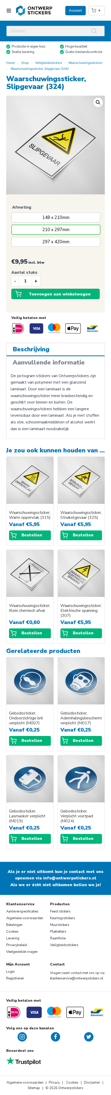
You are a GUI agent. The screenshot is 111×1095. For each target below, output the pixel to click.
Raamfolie (58, 938)
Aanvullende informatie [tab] (49, 362)
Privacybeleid (16, 945)
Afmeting (21, 207)
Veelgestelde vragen (22, 951)
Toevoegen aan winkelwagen (60, 294)
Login (10, 971)
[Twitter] (88, 1036)
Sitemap (34, 1088)
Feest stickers (60, 911)
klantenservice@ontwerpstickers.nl (76, 978)
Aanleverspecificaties (22, 911)
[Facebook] (55, 1036)
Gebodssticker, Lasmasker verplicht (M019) (27, 816)
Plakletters (58, 931)
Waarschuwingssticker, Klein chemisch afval (29, 608)
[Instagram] (22, 1036)
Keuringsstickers (62, 918)
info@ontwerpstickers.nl (69, 878)
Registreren (15, 978)
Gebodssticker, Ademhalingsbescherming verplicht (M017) (81, 718)
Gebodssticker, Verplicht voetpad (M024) (76, 816)
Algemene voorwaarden (24, 918)
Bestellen (31, 535)
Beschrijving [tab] (31, 349)
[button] (98, 102)
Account (75, 10)
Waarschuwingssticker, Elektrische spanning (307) (81, 610)
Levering (12, 938)
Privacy (55, 1082)
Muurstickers (59, 925)
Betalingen (14, 925)
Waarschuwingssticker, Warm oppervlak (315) (30, 515)
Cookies (12, 931)
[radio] (55, 217)
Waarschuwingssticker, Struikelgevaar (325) (81, 515)
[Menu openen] (9, 10)
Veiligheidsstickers (64, 945)
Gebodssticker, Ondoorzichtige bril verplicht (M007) (26, 718)
